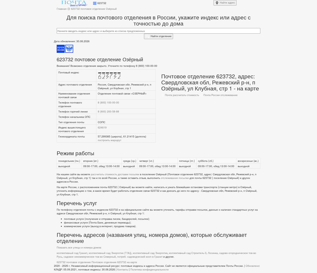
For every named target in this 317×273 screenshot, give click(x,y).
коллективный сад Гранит (72, 253)
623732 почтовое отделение (74, 262)
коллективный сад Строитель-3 (187, 253)
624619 (102, 127)
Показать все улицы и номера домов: (79, 247)
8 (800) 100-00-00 (108, 102)
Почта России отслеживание (220, 95)
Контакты (122, 269)
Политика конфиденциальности (149, 269)
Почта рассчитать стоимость (181, 95)
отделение (161, 36)
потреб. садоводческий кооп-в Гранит (140, 256)
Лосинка (213, 253)
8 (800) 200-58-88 (108, 111)
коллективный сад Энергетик (150, 253)
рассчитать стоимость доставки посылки (115, 174)
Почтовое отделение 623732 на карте (114, 262)
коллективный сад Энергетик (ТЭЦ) (110, 253)
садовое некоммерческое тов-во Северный (90, 256)
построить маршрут (109, 140)
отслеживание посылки (175, 178)
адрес (227, 2)
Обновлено (252, 265)
